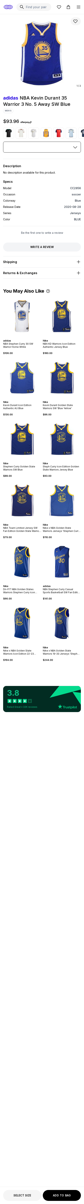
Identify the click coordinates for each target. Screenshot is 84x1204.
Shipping (10, 262)
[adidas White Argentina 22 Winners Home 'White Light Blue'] (71, 133)
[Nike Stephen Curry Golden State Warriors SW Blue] (22, 439)
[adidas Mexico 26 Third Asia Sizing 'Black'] (8, 133)
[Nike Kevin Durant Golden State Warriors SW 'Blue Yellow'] (62, 378)
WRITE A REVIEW (42, 247)
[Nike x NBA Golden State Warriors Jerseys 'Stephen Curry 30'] (62, 500)
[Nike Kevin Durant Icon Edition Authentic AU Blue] (22, 378)
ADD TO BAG (62, 1195)
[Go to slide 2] (20, 337)
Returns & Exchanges (20, 273)
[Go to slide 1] (19, 337)
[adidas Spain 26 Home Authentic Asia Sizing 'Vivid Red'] (58, 133)
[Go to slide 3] (22, 337)
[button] (48, 291)
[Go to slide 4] (23, 337)
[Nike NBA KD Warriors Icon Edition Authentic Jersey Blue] (62, 316)
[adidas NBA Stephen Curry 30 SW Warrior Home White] (22, 316)
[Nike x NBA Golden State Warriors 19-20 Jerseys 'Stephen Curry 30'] (62, 623)
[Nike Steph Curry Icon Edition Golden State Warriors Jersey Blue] (62, 439)
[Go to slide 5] (25, 337)
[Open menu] (78, 7)
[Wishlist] (59, 7)
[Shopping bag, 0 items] (68, 7)
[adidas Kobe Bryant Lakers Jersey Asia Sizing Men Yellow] (46, 133)
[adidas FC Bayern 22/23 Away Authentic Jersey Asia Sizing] (33, 133)
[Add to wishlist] (76, 21)
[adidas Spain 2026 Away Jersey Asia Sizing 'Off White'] (21, 133)
